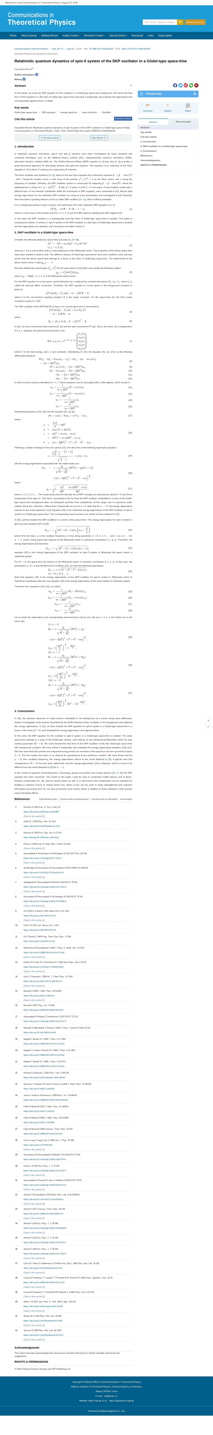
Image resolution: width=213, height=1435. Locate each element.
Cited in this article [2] (34, 816)
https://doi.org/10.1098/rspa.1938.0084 (41, 812)
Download (137, 35)
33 (60, 240)
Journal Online (117, 35)
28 (114, 773)
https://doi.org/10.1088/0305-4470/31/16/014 (44, 1055)
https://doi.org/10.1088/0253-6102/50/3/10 (43, 1134)
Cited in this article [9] (34, 1204)
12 (53, 175)
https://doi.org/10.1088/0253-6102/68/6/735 (43, 1214)
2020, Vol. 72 (57, 49)
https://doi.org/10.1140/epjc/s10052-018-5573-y (45, 1185)
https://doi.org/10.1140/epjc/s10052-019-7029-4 (45, 1254)
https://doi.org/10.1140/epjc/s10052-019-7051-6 (45, 887)
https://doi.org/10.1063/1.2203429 (39, 1089)
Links (151, 35)
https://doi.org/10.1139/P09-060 (38, 1145)
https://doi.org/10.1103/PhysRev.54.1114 (42, 826)
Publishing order (50, 799)
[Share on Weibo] (185, 85)
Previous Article (51, 138)
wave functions (89, 112)
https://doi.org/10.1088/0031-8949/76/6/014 (43, 1010)
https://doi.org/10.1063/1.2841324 (39, 996)
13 (117, 191)
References (146, 155)
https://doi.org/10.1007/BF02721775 (40, 916)
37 (117, 773)
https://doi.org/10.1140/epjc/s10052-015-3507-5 (45, 1171)
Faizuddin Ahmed (23, 69)
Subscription (165, 35)
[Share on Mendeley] (196, 85)
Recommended (183, 121)
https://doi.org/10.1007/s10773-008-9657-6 (43, 981)
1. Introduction (148, 141)
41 (63, 785)
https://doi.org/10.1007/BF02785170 (40, 930)
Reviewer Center (93, 35)
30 (19, 520)
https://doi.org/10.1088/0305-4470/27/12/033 (44, 1044)
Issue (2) (70, 49)
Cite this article (148, 137)
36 (76, 240)
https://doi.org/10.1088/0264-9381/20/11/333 (44, 1282)
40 (42, 781)
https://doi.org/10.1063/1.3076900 (39, 1122)
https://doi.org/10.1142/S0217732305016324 (43, 967)
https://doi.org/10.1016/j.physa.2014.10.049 (43, 1306)
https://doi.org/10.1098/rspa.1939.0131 (41, 837)
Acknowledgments (150, 160)
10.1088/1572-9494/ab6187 (101, 49)
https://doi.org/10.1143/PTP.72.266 (39, 941)
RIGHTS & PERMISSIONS (153, 165)
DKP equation (49, 112)
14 (120, 195)
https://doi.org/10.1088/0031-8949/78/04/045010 (46, 1100)
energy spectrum (69, 112)
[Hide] (208, 727)
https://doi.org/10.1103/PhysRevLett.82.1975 (43, 1335)
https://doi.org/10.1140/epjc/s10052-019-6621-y (45, 1242)
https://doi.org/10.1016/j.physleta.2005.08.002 (44, 1077)
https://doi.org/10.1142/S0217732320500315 (43, 1199)
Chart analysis (126, 799)
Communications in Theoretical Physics (31, 49)
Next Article (98, 138)
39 (38, 781)
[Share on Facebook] (175, 85)
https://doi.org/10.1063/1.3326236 (39, 1111)
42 (40, 789)
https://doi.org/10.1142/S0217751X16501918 (43, 873)
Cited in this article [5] (34, 1175)
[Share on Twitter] (180, 85)
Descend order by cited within (104, 799)
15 (81, 199)
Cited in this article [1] (34, 862)
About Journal (29, 35)
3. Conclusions (148, 151)
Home (13, 35)
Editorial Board (49, 35)
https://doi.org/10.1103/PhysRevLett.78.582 (43, 1321)
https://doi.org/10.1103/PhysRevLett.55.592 (43, 1268)
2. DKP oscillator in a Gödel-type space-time (163, 146)
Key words (146, 132)
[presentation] (70, 153)
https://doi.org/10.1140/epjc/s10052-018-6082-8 (45, 1228)
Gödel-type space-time (26, 112)
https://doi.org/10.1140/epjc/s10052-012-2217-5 (45, 1021)
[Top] (208, 721)
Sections (153, 122)
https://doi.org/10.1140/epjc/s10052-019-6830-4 (45, 901)
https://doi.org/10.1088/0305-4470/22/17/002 (44, 953)
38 (121, 773)
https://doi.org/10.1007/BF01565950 (40, 1032)
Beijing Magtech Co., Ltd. (112, 1411)
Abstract (145, 127)
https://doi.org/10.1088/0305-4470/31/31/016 (44, 1066)
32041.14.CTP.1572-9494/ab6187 (135, 49)
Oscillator (106, 112)
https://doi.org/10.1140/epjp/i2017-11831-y (43, 858)
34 (73, 240)
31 (84, 199)
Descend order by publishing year (74, 799)
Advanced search (195, 22)
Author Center (70, 35)
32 (120, 213)
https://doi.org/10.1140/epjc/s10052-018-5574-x (45, 1159)
